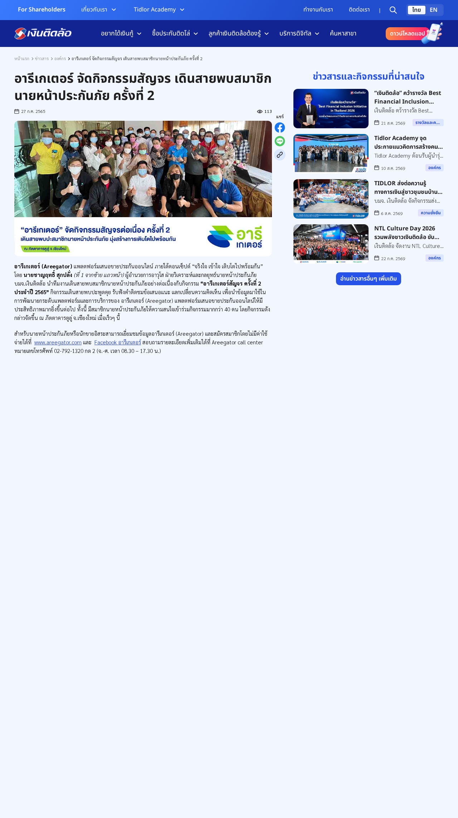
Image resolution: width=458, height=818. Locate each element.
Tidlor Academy (155, 9)
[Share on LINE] (280, 141)
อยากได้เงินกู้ (117, 33)
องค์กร (60, 58)
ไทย (416, 10)
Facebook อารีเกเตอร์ (117, 342)
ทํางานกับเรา (318, 9)
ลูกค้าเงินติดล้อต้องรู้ (235, 33)
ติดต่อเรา (359, 9)
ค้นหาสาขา (343, 33)
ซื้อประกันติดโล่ (171, 33)
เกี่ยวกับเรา (94, 9)
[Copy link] (280, 155)
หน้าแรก (21, 58)
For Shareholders (41, 9)
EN (434, 10)
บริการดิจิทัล (295, 33)
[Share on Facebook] (280, 127)
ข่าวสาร (42, 58)
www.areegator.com (58, 342)
